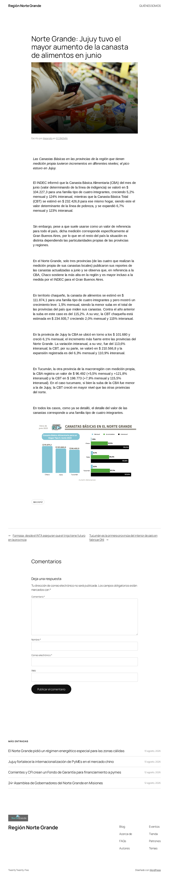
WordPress (155, 870)
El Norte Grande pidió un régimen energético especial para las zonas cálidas (66, 751)
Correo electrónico (41, 655)
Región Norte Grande (24, 5)
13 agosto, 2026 (152, 750)
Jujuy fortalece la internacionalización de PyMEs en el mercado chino (61, 762)
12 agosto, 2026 (152, 772)
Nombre (36, 639)
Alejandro (47, 138)
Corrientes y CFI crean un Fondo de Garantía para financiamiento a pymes (64, 772)
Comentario (38, 596)
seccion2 (38, 501)
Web (33, 670)
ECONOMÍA (62, 138)
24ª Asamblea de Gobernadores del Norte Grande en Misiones (55, 783)
